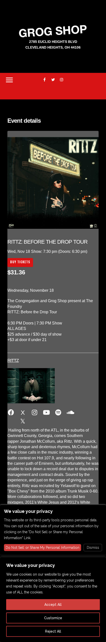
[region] (53, 599)
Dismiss (93, 548)
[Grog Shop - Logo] (53, 31)
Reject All (53, 631)
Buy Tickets (20, 261)
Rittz (13, 360)
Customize (53, 618)
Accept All (53, 605)
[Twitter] (53, 79)
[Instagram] (61, 79)
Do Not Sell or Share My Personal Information (42, 548)
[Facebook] (44, 79)
